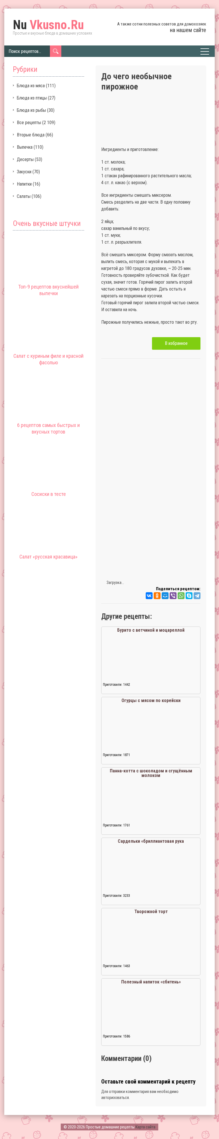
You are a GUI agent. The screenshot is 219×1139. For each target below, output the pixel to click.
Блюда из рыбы (31, 110)
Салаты (24, 196)
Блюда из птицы (32, 98)
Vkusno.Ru (48, 25)
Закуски (24, 171)
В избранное (176, 343)
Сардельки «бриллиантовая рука (151, 841)
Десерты (25, 159)
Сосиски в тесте (48, 494)
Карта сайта (145, 1127)
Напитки (24, 184)
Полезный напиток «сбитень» (151, 982)
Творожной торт (151, 911)
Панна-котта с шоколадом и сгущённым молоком (151, 773)
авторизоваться (115, 1097)
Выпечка (25, 147)
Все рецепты (29, 122)
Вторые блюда (30, 135)
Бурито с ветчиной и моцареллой (150, 630)
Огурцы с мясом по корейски (151, 700)
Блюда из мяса (31, 85)
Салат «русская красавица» (48, 557)
